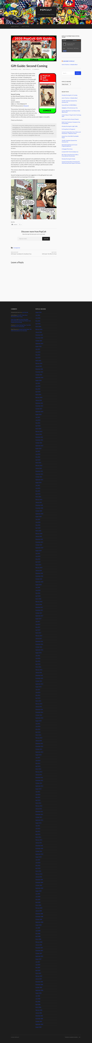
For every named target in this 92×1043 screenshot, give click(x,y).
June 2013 (37, 760)
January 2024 (38, 400)
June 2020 (37, 522)
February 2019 (38, 567)
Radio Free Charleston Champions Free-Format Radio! (71, 122)
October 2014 (38, 715)
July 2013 (37, 757)
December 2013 (39, 743)
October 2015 (38, 681)
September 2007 (39, 956)
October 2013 (38, 749)
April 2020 (37, 528)
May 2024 (37, 389)
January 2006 (38, 1013)
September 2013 (39, 752)
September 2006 (39, 990)
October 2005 (38, 1021)
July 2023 (37, 417)
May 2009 (37, 899)
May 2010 (37, 865)
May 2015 (37, 695)
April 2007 (37, 970)
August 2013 (38, 754)
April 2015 (37, 698)
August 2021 (38, 482)
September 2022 (39, 445)
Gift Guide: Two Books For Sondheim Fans (21, 253)
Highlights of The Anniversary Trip (70, 108)
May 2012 (37, 797)
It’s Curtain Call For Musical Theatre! (70, 119)
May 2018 (37, 593)
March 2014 (38, 735)
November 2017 (39, 610)
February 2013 (38, 771)
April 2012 (37, 800)
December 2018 (39, 573)
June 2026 (37, 318)
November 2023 (39, 406)
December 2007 (39, 947)
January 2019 (38, 570)
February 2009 (38, 908)
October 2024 (38, 374)
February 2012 (38, 805)
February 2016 (38, 669)
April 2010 (37, 868)
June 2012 (37, 794)
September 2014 (39, 718)
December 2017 (39, 607)
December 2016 (39, 641)
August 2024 (38, 380)
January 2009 (38, 910)
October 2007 (38, 953)
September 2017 (39, 615)
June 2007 (37, 964)
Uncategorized (16, 247)
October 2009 (38, 885)
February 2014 (38, 737)
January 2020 (38, 536)
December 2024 (39, 369)
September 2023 (39, 411)
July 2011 (37, 825)
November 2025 (39, 337)
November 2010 (39, 848)
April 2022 (37, 459)
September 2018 (39, 581)
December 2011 (39, 811)
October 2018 (38, 579)
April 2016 (37, 664)
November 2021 (39, 474)
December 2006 (39, 981)
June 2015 (37, 692)
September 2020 (39, 513)
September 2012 (39, 786)
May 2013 (37, 763)
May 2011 (37, 831)
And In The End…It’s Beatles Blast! (70, 64)
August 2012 (38, 788)
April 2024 (37, 391)
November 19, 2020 (16, 69)
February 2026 (38, 329)
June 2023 (37, 420)
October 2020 (38, 510)
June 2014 (37, 726)
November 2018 (39, 576)
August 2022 (38, 448)
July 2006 (37, 996)
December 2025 (39, 335)
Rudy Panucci (27, 69)
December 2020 (39, 505)
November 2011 (39, 814)
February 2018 (38, 601)
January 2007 (38, 978)
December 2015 (39, 675)
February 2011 (38, 839)
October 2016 (38, 647)
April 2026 (37, 323)
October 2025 (38, 340)
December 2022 (39, 437)
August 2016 (38, 652)
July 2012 (37, 791)
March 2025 (38, 360)
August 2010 (38, 857)
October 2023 (38, 408)
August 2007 (38, 959)
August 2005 (38, 1027)
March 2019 (38, 564)
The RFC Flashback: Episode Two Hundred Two (69, 101)
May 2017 (37, 627)
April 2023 (37, 425)
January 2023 (38, 434)
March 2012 (38, 803)
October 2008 (38, 919)
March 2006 (38, 1007)
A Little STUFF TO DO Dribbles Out (70, 151)
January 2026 (38, 332)
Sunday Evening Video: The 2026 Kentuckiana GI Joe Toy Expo (21, 325)
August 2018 (38, 584)
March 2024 (38, 394)
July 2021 (37, 485)
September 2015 (39, 684)
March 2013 (38, 769)
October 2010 (38, 851)
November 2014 (39, 712)
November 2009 (39, 882)
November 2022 (39, 440)
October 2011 (38, 817)
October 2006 (38, 987)
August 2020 (38, 516)
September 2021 (39, 479)
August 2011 (38, 823)
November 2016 (39, 644)
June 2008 (37, 930)
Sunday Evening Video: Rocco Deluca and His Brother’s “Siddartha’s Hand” (71, 132)
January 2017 (38, 638)
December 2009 (39, 879)
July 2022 (37, 451)
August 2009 (38, 891)
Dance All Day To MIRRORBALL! (69, 105)
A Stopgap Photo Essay (67, 149)
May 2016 (37, 661)
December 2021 (39, 471)
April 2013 (37, 766)
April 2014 (37, 732)
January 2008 (38, 944)
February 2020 (38, 533)
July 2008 (37, 927)
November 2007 (39, 950)
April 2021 (37, 493)
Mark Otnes (14, 319)
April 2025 (37, 357)
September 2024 (39, 377)
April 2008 (37, 936)
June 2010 (37, 862)
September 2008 (39, 922)
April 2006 (37, 1004)
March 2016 (38, 667)
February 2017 (38, 635)
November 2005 (39, 1018)
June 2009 (37, 896)
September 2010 (39, 854)
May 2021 (37, 491)
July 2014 (37, 723)
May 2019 (37, 559)
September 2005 (39, 1024)
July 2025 (37, 349)
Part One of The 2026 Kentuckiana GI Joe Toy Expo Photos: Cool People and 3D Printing (21, 321)
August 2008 (38, 925)
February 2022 (38, 465)
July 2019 (37, 553)
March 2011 (38, 837)
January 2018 (38, 604)
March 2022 (38, 462)
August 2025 (38, 346)
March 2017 (38, 632)
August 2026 (38, 312)
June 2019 (37, 556)
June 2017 (37, 624)
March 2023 (38, 428)
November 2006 (39, 984)
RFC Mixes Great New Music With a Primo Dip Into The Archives (70, 155)
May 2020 (37, 525)
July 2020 (37, 519)
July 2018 (37, 587)
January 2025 (38, 366)
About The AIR (25, 26)
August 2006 (38, 993)
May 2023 (37, 423)
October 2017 (38, 613)
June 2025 (37, 352)
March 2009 (38, 905)
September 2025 (39, 343)
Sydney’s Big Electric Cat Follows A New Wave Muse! (71, 111)
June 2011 (37, 828)
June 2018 (37, 590)
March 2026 (38, 326)
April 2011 (37, 834)
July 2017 (37, 621)
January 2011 (38, 842)
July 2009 (37, 893)
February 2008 (38, 942)
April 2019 (37, 562)
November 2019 (39, 542)
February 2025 (38, 363)
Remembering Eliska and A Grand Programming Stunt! (69, 145)
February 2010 (38, 874)
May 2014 (37, 729)
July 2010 (37, 859)
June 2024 (37, 386)
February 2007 (38, 976)
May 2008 (37, 933)
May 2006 (37, 1001)
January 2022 (38, 468)
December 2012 (39, 777)
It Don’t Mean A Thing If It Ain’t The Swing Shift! (71, 115)
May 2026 (37, 320)
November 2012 (39, 780)
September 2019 (39, 547)
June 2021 (37, 488)
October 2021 (38, 476)
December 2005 (39, 1015)
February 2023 (38, 431)
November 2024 (39, 372)
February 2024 (38, 397)
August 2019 (38, 550)
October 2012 (38, 783)
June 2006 (37, 998)
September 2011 (39, 820)
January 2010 (38, 876)
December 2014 (39, 709)
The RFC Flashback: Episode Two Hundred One (69, 141)
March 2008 (38, 939)
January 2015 (38, 706)
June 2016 (37, 658)
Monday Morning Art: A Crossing (69, 95)
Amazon (26, 106)
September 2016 (39, 649)
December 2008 (39, 913)
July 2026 (37, 315)
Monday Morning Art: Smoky (68, 158)
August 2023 (38, 414)
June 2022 (37, 454)
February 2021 (38, 499)
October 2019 (38, 544)
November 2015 (39, 678)
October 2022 (38, 442)
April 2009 (37, 902)
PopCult (46, 10)
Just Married (25, 312)
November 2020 (39, 508)
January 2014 (38, 740)
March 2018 (38, 598)
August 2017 (38, 618)
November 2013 (39, 746)
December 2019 (39, 539)
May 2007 (37, 967)
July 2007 (37, 962)
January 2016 (38, 672)
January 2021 (38, 502)
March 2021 (38, 496)
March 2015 (38, 701)
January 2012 (38, 808)
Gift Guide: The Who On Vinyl (49, 253)
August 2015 (38, 686)
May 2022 (37, 457)
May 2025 (37, 354)
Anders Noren (74, 1037)
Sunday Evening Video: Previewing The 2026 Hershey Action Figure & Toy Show (71, 162)
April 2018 (37, 596)
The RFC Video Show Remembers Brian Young (19, 315)
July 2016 (37, 655)
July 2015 (37, 689)
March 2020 (38, 530)
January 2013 (38, 774)
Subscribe (46, 238)
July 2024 (37, 383)
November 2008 (39, 916)
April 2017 (37, 630)
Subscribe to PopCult (68, 61)
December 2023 (39, 403)
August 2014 (38, 720)
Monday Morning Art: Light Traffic (70, 126)
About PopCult (15, 26)
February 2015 (38, 703)
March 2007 (38, 973)
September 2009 (39, 888)
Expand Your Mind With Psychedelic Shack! (70, 137)
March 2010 (38, 871)
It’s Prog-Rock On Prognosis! (68, 129)
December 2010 (39, 845)
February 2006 (38, 1010)
